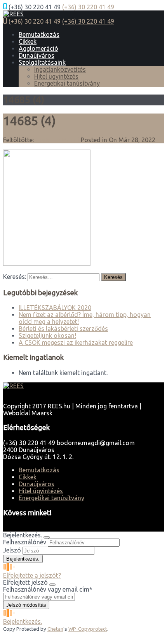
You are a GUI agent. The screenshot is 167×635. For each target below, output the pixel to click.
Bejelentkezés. (22, 621)
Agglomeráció (38, 48)
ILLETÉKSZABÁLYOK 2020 (55, 307)
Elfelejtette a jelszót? (32, 575)
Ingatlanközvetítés (60, 69)
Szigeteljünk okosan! (47, 335)
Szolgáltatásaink (42, 62)
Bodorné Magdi (57, 139)
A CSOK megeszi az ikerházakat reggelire (76, 342)
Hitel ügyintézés (56, 76)
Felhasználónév (24, 542)
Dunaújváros (36, 55)
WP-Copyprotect (87, 629)
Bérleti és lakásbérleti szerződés (63, 328)
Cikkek (28, 41)
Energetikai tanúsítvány (67, 83)
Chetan (55, 629)
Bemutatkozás (39, 34)
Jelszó (12, 550)
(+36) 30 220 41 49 (88, 6)
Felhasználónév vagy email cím (47, 589)
